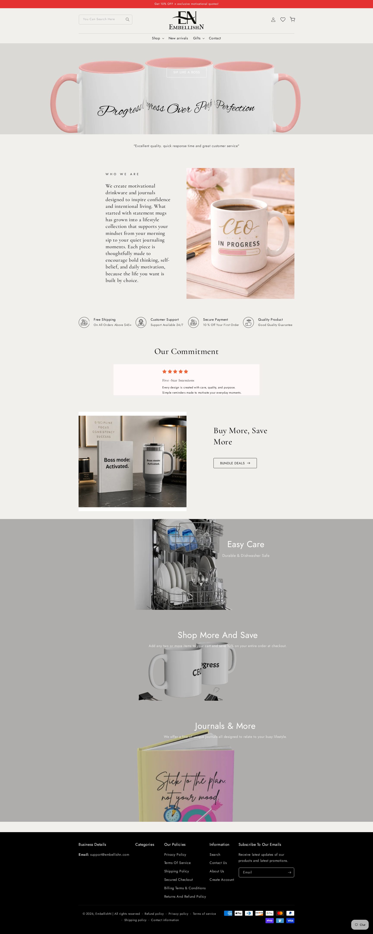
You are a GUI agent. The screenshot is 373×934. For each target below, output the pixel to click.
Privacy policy (178, 914)
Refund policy (154, 914)
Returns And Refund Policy (185, 896)
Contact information (165, 920)
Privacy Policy (175, 854)
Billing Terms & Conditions (185, 888)
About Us (217, 871)
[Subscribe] (289, 872)
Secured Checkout (178, 879)
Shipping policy (135, 920)
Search (215, 854)
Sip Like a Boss (186, 72)
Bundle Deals (232, 463)
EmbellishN (103, 914)
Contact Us (218, 862)
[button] (157, 38)
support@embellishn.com (109, 854)
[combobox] (105, 19)
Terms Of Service (177, 862)
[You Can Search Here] (127, 19)
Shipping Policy (176, 871)
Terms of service (204, 914)
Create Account (222, 879)
